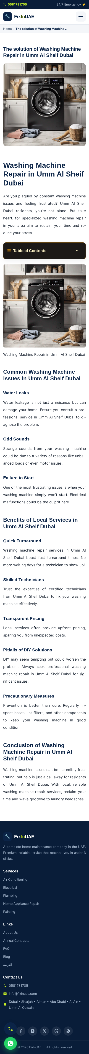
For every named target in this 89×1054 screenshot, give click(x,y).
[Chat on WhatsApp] (10, 1043)
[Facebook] (20, 1031)
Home (7, 29)
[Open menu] (81, 16)
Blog (6, 957)
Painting (9, 912)
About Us (10, 932)
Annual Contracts (16, 940)
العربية (7, 965)
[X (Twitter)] (44, 1031)
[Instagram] (32, 1031)
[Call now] (10, 1028)
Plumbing (10, 895)
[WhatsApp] (68, 1031)
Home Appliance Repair (21, 903)
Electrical (10, 887)
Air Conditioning (15, 879)
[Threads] (56, 1031)
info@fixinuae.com (23, 993)
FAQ (6, 948)
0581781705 (17, 4)
